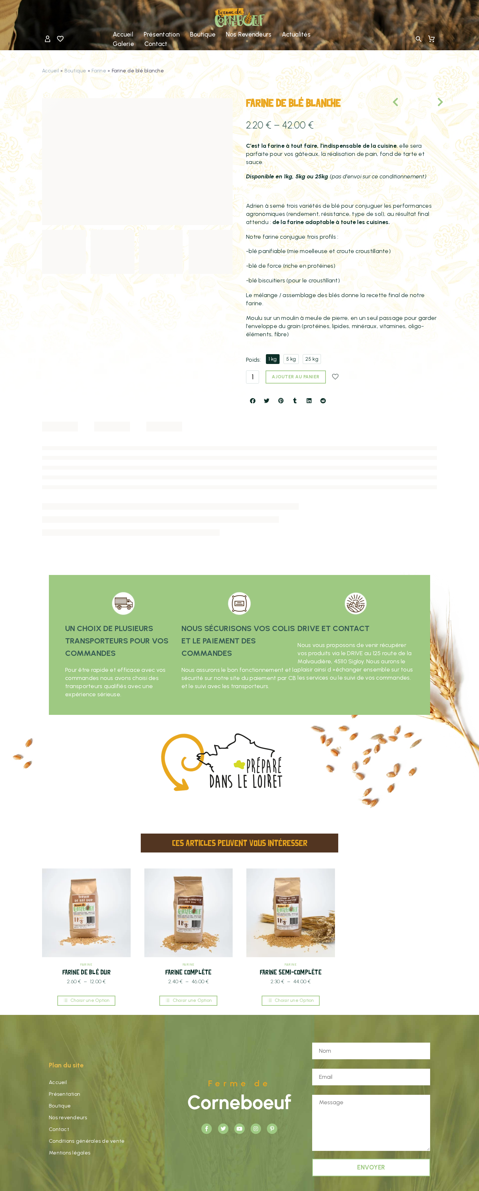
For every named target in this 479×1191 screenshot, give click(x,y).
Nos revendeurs (249, 34)
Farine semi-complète (291, 972)
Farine (99, 71)
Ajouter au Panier (296, 377)
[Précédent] (405, 102)
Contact (155, 44)
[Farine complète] (188, 912)
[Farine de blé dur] (86, 912)
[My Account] (47, 39)
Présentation (162, 34)
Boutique (202, 34)
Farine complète (188, 972)
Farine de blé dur (86, 972)
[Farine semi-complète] (290, 912)
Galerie (123, 44)
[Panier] (431, 39)
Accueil (123, 34)
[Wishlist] (60, 39)
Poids (253, 359)
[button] (419, 39)
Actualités (296, 34)
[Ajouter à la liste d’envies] (335, 377)
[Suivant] (431, 102)
